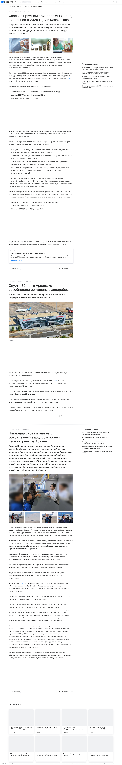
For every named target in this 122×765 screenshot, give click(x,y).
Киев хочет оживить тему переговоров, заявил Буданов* (97, 82)
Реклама (14, 763)
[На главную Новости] (8, 2)
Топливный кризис (36, 6)
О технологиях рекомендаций (64, 763)
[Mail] (2, 2)
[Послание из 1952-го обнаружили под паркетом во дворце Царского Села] (74, 721)
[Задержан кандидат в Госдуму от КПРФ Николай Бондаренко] (21, 721)
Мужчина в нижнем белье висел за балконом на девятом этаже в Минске (97, 447)
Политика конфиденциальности (80, 763)
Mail (3, 763)
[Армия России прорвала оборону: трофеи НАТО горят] (100, 721)
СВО (25, 6)
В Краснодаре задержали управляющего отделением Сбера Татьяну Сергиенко (95, 73)
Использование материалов (96, 763)
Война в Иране (16, 6)
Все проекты (21, 763)
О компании (8, 763)
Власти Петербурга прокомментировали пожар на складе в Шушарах (95, 433)
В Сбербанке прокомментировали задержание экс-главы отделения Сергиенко (97, 68)
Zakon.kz (20, 281)
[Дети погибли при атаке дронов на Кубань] (74, 748)
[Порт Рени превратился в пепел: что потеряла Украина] (47, 721)
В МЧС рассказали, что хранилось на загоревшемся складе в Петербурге (94, 442)
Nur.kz (21, 11)
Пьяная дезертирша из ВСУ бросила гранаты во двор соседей (97, 86)
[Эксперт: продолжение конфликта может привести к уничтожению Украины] (100, 748)
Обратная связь (108, 763)
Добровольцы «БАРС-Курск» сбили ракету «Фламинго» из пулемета (96, 77)
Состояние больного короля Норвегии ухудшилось (94, 438)
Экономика (29, 11)
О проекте (52, 763)
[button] (19, 45)
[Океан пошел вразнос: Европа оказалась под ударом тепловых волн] (47, 748)
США (68, 78)
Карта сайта (116, 763)
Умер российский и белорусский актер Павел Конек (97, 452)
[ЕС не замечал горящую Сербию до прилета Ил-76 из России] (21, 748)
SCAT (56, 381)
